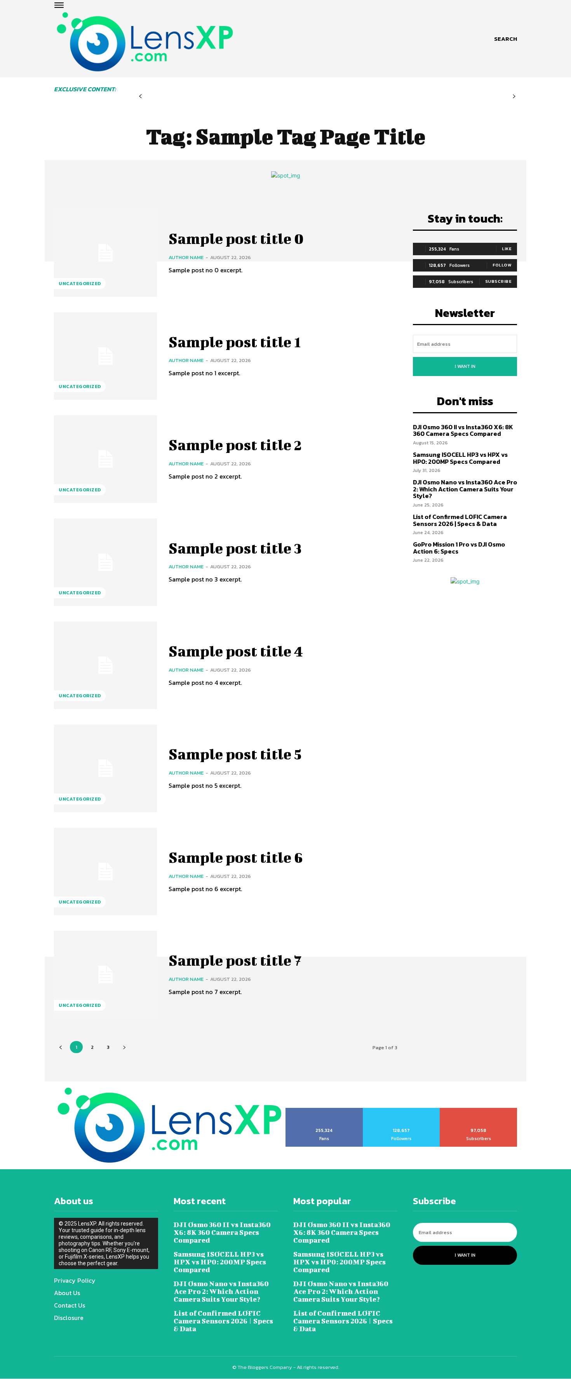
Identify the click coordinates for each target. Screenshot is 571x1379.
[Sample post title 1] (105, 356)
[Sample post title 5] (105, 768)
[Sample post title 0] (105, 252)
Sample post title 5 (235, 754)
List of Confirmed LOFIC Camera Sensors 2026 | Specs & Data (460, 520)
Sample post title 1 (235, 341)
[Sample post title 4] (105, 665)
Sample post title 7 (235, 960)
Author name (186, 257)
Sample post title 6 (236, 857)
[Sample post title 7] (105, 974)
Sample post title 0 (236, 238)
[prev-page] (140, 96)
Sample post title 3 (235, 548)
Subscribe (498, 281)
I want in (465, 366)
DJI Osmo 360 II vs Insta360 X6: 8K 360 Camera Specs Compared (463, 430)
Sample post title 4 (236, 651)
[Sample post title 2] (105, 459)
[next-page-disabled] (514, 96)
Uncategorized (80, 283)
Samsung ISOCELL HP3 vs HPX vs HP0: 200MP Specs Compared (460, 458)
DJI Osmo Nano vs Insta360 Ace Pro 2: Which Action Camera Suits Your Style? (465, 488)
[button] (505, 38)
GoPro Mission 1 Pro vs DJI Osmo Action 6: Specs (459, 548)
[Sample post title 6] (105, 871)
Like (507, 249)
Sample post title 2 (235, 444)
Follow (502, 265)
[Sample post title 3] (105, 562)
